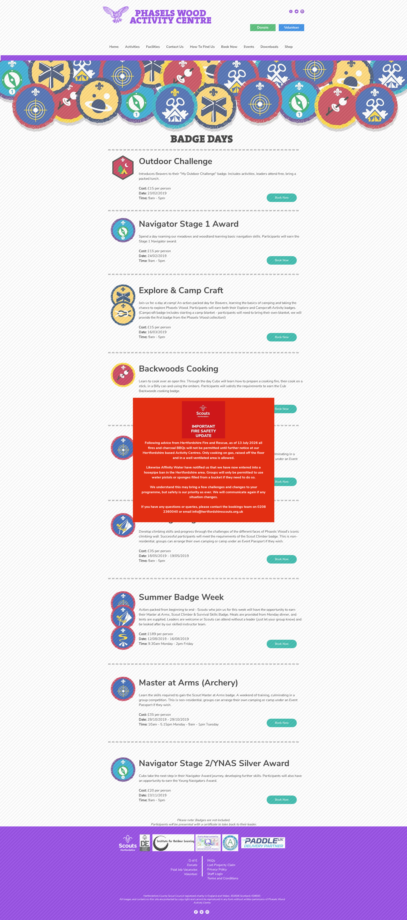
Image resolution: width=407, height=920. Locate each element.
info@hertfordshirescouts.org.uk (217, 511)
